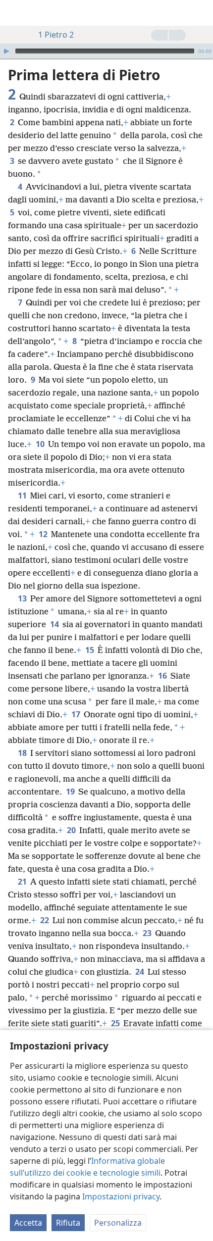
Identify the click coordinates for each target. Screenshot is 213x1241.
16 (163, 675)
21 (23, 881)
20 (72, 830)
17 (76, 714)
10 (41, 444)
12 (44, 534)
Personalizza (118, 1222)
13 (23, 598)
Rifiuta (68, 1222)
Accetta (28, 1222)
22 (45, 920)
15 (90, 650)
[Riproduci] (6, 51)
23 (148, 933)
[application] (106, 51)
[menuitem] (15, 13)
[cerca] (201, 13)
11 (23, 495)
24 (140, 971)
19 (71, 791)
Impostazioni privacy (121, 1196)
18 (23, 752)
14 (55, 624)
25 (116, 1023)
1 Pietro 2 (56, 34)
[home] (15, 13)
